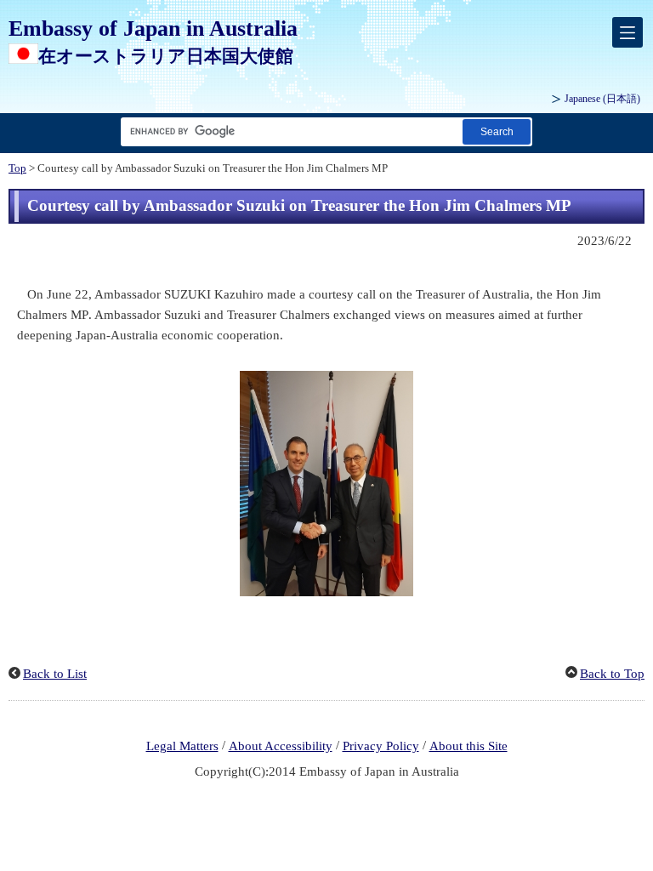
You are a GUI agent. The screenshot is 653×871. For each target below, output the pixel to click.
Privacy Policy (381, 746)
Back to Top (612, 673)
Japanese (602, 99)
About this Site (468, 746)
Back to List (55, 673)
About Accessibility (280, 746)
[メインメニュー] (627, 32)
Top (17, 168)
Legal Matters (182, 746)
